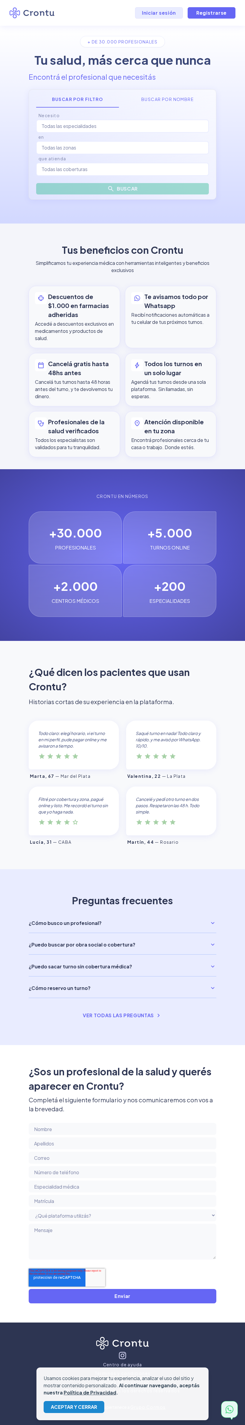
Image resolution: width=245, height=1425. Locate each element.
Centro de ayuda (122, 1364)
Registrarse (211, 13)
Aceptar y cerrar (74, 1407)
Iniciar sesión (159, 13)
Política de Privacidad (90, 1392)
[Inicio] (122, 1344)
